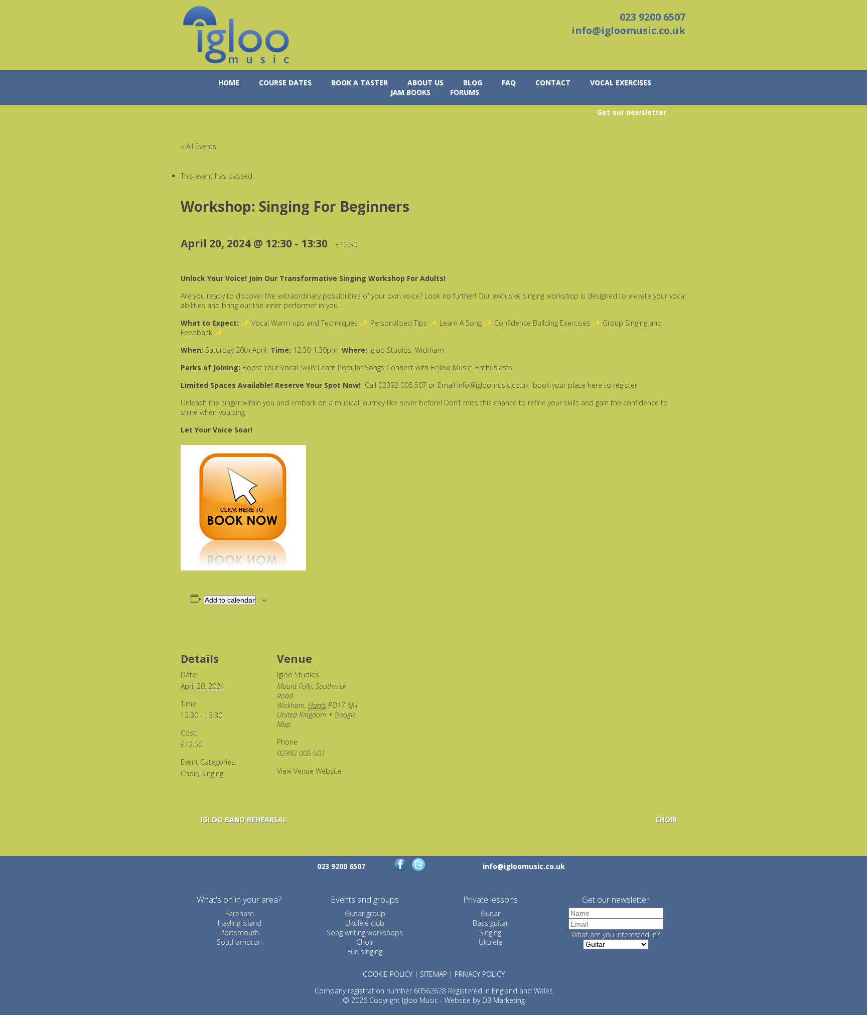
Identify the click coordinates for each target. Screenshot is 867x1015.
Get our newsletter (631, 112)
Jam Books (410, 92)
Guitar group (365, 913)
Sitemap (433, 974)
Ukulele (490, 942)
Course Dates (285, 82)
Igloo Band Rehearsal (244, 819)
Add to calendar (230, 600)
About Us (425, 82)
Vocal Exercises (620, 82)
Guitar (490, 913)
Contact (552, 82)
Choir (189, 773)
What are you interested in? (615, 934)
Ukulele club (364, 923)
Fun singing (364, 951)
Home (228, 82)
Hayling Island (239, 923)
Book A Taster (359, 82)
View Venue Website (309, 771)
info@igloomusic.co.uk (628, 30)
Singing (212, 773)
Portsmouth (239, 932)
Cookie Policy (387, 974)
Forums (464, 92)
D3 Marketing (503, 1000)
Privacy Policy (480, 974)
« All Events (198, 146)
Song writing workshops (365, 932)
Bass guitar (490, 923)
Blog (472, 82)
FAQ (509, 82)
